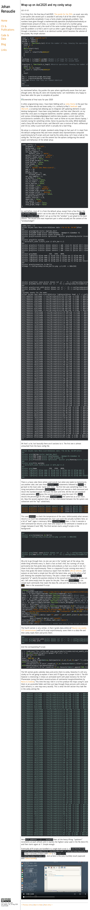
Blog (3, 44)
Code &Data (5, 37)
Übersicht (24, 109)
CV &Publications (7, 28)
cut (23, 585)
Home (4, 20)
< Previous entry (26, 905)
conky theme (70, 104)
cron (50, 853)
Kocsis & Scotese (27, 681)
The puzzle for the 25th (63, 14)
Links (4, 50)
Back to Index (38, 905)
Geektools (74, 106)
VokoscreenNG (30, 858)
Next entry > (48, 905)
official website (76, 571)
